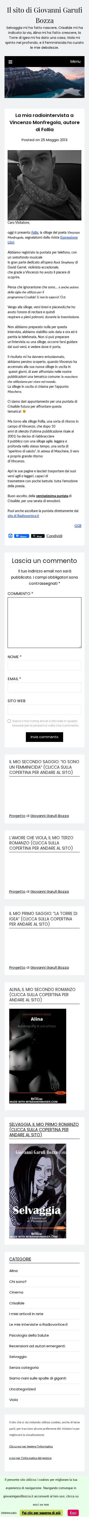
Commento (20, 593)
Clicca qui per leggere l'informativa (31, 1446)
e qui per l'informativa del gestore (30, 1458)
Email (14, 679)
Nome (15, 657)
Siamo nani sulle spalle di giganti (37, 1378)
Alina (13, 1270)
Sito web (16, 701)
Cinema (16, 1292)
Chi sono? (18, 1281)
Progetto (17, 815)
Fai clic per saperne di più (41, 1513)
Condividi (54, 536)
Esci (73, 1513)
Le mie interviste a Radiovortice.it (38, 1324)
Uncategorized (22, 1389)
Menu (75, 61)
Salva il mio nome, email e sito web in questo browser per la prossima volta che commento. (45, 723)
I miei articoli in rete (26, 1313)
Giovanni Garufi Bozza (49, 815)
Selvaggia (18, 1356)
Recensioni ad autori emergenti (37, 1345)
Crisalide (16, 1303)
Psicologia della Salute (29, 1335)
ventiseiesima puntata (52, 496)
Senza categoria (24, 1367)
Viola (13, 1399)
